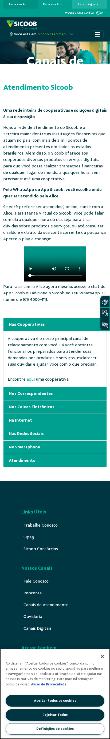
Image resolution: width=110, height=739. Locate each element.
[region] (55, 694)
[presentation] (20, 4)
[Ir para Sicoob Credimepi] (21, 25)
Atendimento (22, 460)
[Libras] (104, 301)
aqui (31, 379)
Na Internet (20, 420)
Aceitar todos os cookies (55, 701)
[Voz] (104, 313)
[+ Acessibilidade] (104, 324)
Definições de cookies (55, 729)
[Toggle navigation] (98, 34)
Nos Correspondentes (31, 393)
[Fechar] (102, 656)
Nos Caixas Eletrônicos (31, 406)
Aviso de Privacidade (48, 684)
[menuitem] (16, 4)
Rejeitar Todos (55, 715)
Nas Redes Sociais (26, 433)
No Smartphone (24, 447)
